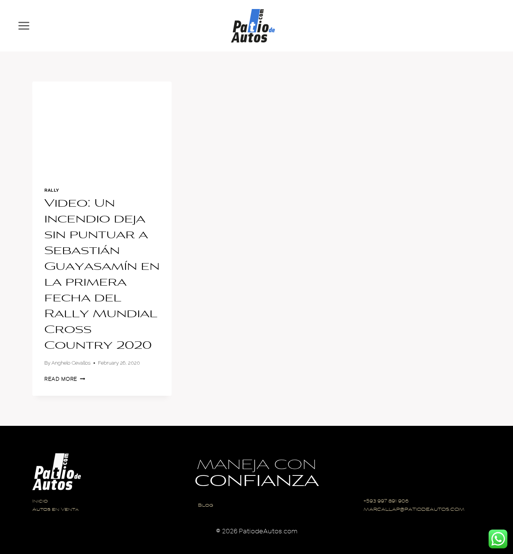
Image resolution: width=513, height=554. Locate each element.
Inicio (40, 502)
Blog (205, 506)
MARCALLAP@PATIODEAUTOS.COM (414, 510)
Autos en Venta (55, 510)
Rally (51, 190)
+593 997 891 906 (386, 502)
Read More (64, 379)
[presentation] (102, 128)
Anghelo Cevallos (71, 363)
